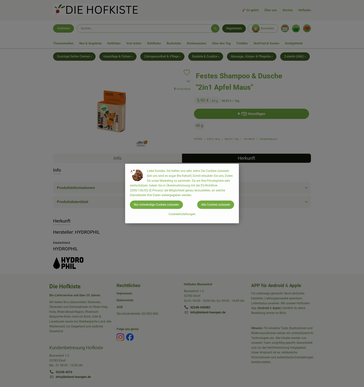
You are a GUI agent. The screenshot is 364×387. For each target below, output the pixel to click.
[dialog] (182, 193)
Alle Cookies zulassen (215, 204)
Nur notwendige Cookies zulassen (156, 204)
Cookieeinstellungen (182, 214)
